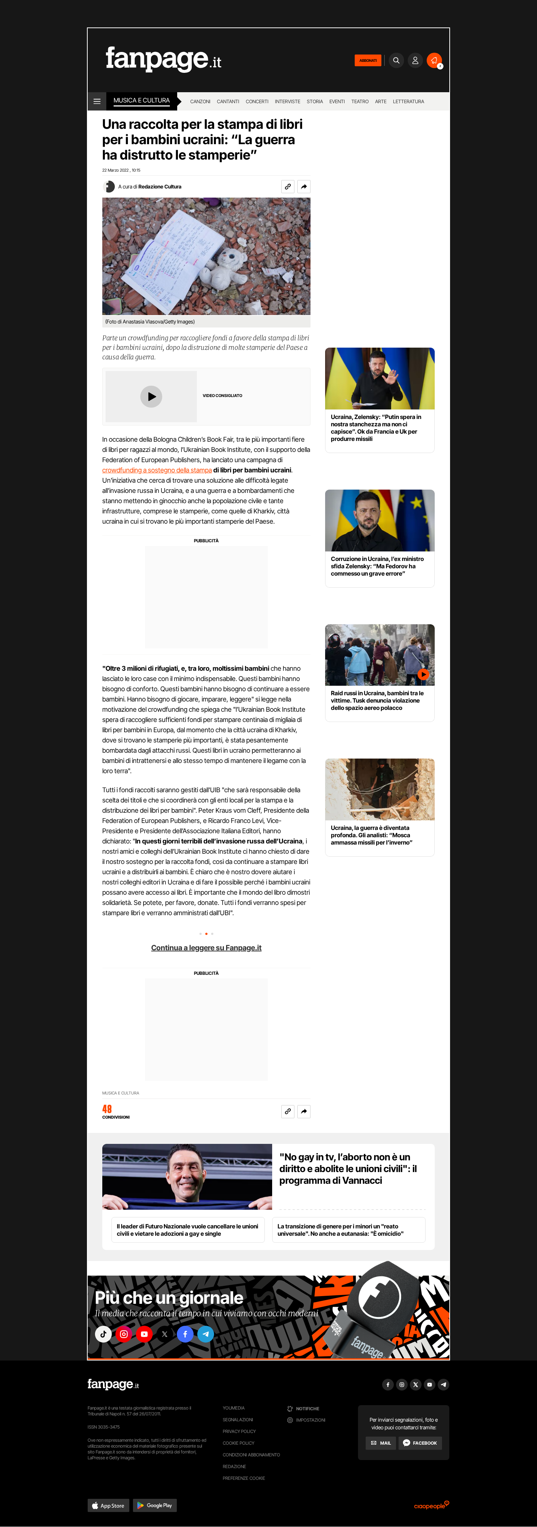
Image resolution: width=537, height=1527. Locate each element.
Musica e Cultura (142, 100)
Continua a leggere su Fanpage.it (206, 947)
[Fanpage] (113, 1385)
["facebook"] (185, 1334)
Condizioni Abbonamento (251, 1454)
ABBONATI (368, 60)
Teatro (360, 101)
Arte (380, 101)
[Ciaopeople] (431, 1507)
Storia (315, 101)
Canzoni (200, 101)
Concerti (257, 101)
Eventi (337, 101)
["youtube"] (144, 1334)
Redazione (234, 1466)
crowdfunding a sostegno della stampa (157, 470)
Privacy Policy (239, 1431)
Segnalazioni (238, 1419)
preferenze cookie (244, 1478)
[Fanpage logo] (154, 60)
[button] (304, 186)
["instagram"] (123, 1334)
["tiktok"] (103, 1334)
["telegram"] (205, 1334)
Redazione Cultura (160, 186)
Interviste (287, 101)
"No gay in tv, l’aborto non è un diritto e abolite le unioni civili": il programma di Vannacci (348, 1168)
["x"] (164, 1334)
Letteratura (408, 101)
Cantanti (228, 101)
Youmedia (234, 1408)
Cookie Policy (238, 1443)
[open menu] (97, 101)
